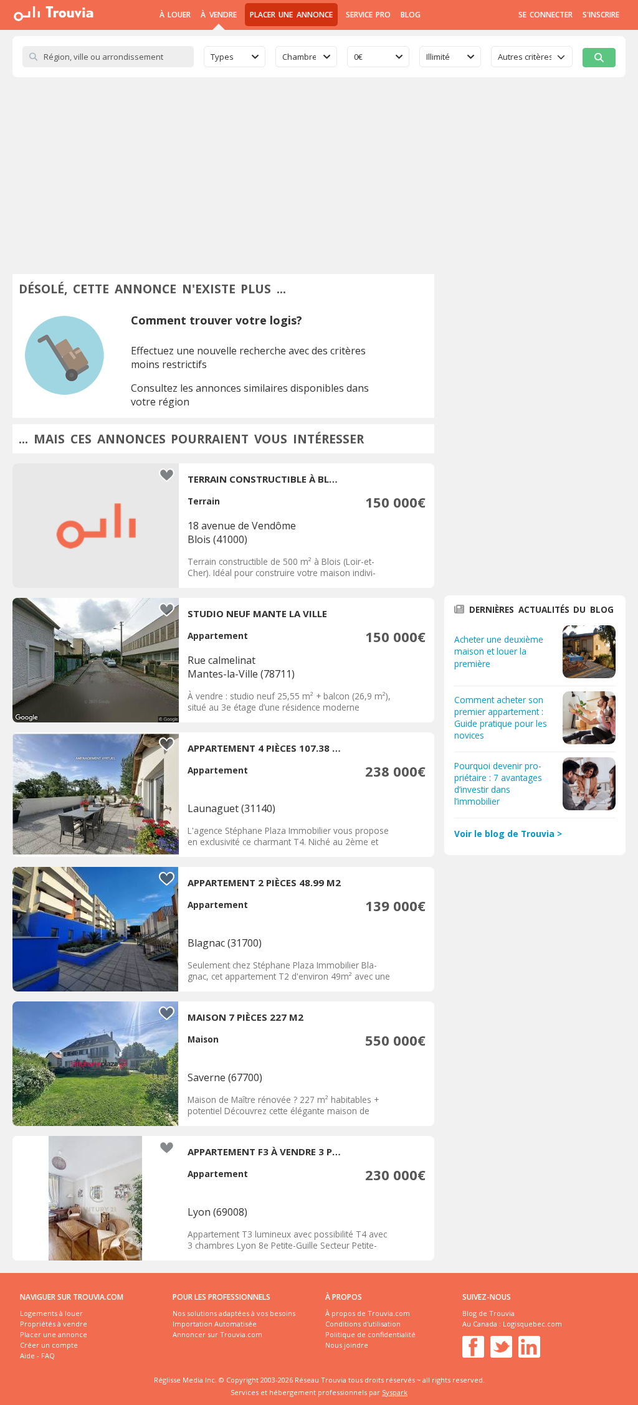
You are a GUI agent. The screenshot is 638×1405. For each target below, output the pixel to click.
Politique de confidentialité (370, 1334)
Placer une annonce (291, 14)
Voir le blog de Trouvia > (508, 834)
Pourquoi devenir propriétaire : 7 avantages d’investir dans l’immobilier (498, 783)
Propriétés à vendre (53, 1323)
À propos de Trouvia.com (367, 1313)
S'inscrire (601, 14)
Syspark (394, 1392)
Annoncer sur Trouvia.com (217, 1334)
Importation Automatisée (215, 1323)
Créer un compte (49, 1345)
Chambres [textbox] (299, 56)
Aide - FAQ (37, 1355)
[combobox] (234, 56)
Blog (411, 14)
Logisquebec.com (532, 1323)
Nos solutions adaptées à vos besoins (234, 1313)
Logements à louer (51, 1313)
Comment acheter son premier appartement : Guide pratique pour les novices (500, 717)
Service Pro (368, 14)
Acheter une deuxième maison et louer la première (498, 651)
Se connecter (545, 14)
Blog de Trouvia (488, 1313)
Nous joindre (346, 1345)
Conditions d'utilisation (363, 1323)
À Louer (175, 14)
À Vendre (218, 14)
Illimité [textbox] (438, 56)
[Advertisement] (319, 170)
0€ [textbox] (358, 56)
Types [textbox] (222, 56)
